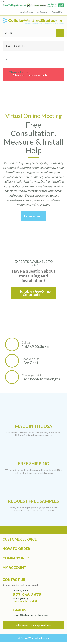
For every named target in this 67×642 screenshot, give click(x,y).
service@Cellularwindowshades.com (31, 615)
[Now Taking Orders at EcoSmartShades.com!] (33, 5)
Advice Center (26, 12)
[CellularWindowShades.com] (33, 21)
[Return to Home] (5, 60)
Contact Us (57, 12)
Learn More (33, 216)
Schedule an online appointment (33, 625)
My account (14, 567)
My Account (42, 12)
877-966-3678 (27, 594)
